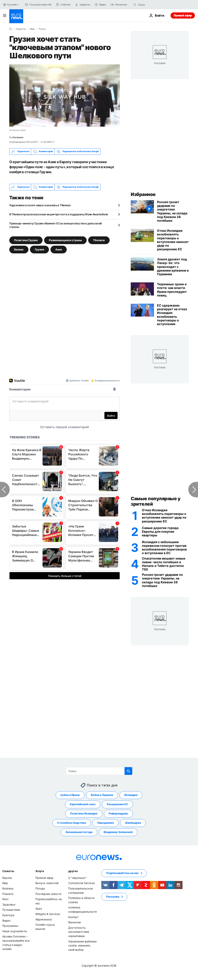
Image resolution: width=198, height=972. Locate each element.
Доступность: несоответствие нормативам (78, 932)
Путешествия (11, 909)
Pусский (11, 4)
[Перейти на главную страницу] (16, 16)
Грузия (39, 249)
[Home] (10, 28)
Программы (10, 925)
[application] (64, 95)
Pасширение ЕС (117, 804)
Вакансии (74, 922)
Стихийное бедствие (71, 822)
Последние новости (48, 893)
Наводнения (105, 822)
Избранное (143, 194)
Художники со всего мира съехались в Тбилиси (39, 205)
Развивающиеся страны (65, 240)
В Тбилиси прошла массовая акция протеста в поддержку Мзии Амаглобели (58, 214)
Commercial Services (81, 883)
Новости (21, 29)
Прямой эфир (183, 15)
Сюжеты (8, 871)
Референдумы (118, 813)
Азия (58, 249)
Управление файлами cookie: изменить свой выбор (82, 945)
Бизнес (19, 249)
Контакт (73, 917)
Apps (38, 908)
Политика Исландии (83, 813)
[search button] (135, 5)
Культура (8, 915)
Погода (40, 888)
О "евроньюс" (77, 877)
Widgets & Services (47, 914)
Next (5, 899)
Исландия (130, 795)
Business (7, 888)
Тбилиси (99, 240)
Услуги (39, 871)
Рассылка (112, 896)
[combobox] (154, 5)
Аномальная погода (79, 832)
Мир (32, 29)
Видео (6, 920)
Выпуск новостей (46, 883)
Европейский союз (83, 804)
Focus (42, 29)
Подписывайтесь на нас (122, 873)
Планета (7, 893)
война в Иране (70, 795)
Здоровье (8, 904)
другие (73, 871)
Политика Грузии (26, 240)
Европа (7, 877)
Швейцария (133, 822)
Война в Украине (102, 795)
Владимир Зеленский (118, 832)
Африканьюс (43, 919)
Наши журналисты (14, 931)
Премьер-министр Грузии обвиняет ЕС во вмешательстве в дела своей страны (55, 225)
